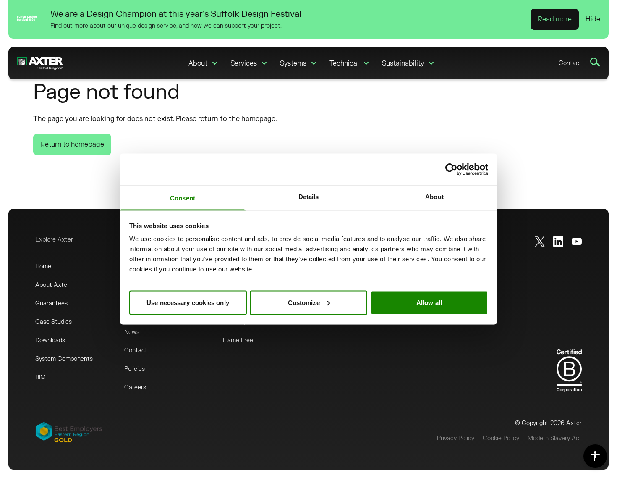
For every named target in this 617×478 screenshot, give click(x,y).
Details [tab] (308, 196)
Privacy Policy (455, 438)
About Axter (52, 285)
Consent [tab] (182, 198)
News (131, 332)
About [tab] (434, 196)
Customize (304, 302)
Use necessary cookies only (187, 302)
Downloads (50, 340)
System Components (64, 358)
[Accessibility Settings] (595, 456)
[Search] (595, 62)
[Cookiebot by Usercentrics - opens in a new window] (451, 169)
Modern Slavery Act (555, 438)
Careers (135, 387)
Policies (134, 369)
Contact (570, 63)
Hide (593, 19)
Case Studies (53, 322)
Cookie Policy (501, 438)
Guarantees (51, 303)
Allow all (429, 302)
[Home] (40, 63)
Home (43, 266)
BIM (40, 377)
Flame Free (238, 340)
